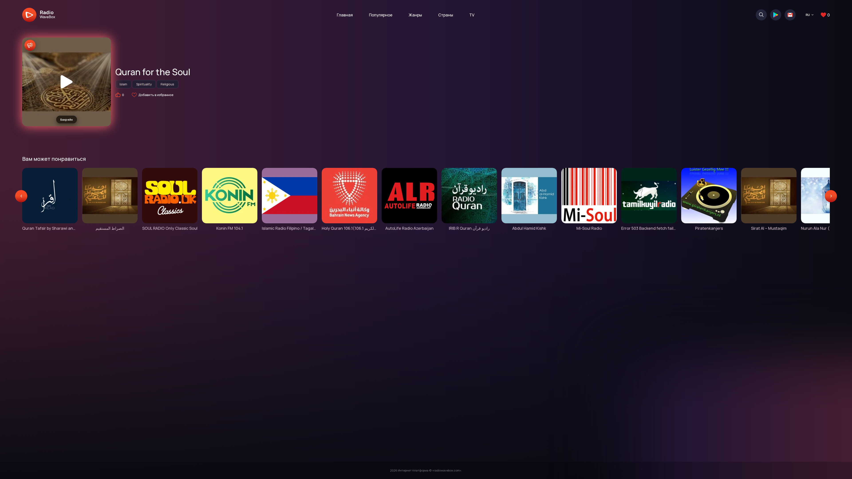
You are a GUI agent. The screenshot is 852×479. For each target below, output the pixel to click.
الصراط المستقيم (110, 228)
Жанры (415, 15)
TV (471, 15)
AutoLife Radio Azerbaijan (409, 228)
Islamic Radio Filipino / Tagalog (289, 228)
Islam (123, 84)
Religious (167, 84)
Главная (345, 15)
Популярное (380, 15)
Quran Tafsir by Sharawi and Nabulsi (50, 228)
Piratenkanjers (709, 228)
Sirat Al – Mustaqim (769, 228)
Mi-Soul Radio (589, 228)
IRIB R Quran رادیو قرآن (469, 228)
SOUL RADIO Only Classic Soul (169, 228)
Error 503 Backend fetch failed (649, 228)
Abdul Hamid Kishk (529, 228)
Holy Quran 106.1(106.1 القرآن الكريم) (349, 228)
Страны (445, 15)
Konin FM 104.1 (229, 228)
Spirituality (144, 84)
